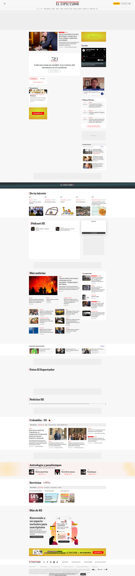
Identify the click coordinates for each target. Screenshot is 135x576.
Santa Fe (90, 117)
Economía (42, 327)
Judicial (67, 318)
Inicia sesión (40, 100)
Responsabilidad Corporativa (82, 566)
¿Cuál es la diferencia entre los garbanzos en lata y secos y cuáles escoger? (99, 203)
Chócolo (62, 202)
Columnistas (93, 295)
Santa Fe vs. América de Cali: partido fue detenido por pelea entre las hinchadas (47, 312)
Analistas (89, 428)
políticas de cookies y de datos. (61, 575)
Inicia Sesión (124, 3)
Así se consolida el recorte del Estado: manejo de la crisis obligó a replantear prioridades (68, 37)
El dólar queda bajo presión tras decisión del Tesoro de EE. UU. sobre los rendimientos (98, 315)
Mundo (47, 297)
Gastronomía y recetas (44, 318)
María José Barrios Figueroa (71, 47)
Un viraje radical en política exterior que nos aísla (72, 330)
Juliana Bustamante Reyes (100, 433)
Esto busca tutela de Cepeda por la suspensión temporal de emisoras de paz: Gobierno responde (38, 434)
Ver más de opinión (37, 82)
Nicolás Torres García (79, 447)
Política (66, 32)
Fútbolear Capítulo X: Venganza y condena (96, 113)
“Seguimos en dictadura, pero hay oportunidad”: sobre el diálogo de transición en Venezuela (97, 279)
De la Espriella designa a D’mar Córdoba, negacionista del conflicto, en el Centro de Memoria (57, 444)
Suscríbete (116, 3)
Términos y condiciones (68, 566)
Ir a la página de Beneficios (36, 536)
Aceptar (83, 574)
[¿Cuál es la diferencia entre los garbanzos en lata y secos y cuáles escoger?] (99, 211)
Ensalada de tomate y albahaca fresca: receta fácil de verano (46, 321)
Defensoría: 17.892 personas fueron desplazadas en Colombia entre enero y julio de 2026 (73, 322)
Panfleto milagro (95, 296)
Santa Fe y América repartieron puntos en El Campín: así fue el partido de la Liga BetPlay (96, 120)
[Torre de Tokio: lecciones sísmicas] (36, 211)
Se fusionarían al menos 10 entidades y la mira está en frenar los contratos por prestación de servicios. (69, 44)
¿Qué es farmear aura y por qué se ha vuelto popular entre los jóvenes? (92, 64)
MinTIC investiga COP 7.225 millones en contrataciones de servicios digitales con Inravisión (71, 301)
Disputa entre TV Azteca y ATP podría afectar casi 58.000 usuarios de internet (46, 331)
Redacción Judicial (98, 443)
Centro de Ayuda (43, 566)
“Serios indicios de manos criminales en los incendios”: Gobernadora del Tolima (96, 105)
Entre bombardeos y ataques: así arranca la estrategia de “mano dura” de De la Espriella (96, 440)
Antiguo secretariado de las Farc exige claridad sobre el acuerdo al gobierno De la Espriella (76, 444)
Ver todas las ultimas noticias (94, 126)
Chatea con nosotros (101, 562)
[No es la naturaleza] (83, 211)
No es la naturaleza (80, 202)
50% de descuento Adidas (35, 491)
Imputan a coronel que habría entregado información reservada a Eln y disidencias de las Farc (98, 289)
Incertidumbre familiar (50, 202)
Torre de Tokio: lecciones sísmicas (35, 202)
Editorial (67, 328)
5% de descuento (64, 491)
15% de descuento (49, 491)
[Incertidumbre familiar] (52, 211)
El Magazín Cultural (68, 297)
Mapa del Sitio (65, 562)
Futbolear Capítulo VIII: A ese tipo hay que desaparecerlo (67, 229)
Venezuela (99, 276)
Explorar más (41, 474)
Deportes (91, 110)
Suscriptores (94, 275)
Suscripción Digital (88, 562)
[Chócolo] (67, 211)
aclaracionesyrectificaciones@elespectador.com (71, 571)
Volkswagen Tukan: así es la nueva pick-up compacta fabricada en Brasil (72, 312)
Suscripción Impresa (76, 562)
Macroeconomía (94, 311)
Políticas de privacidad (55, 566)
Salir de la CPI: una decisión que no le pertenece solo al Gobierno (96, 430)
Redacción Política (39, 446)
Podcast (61, 227)
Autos (67, 309)
